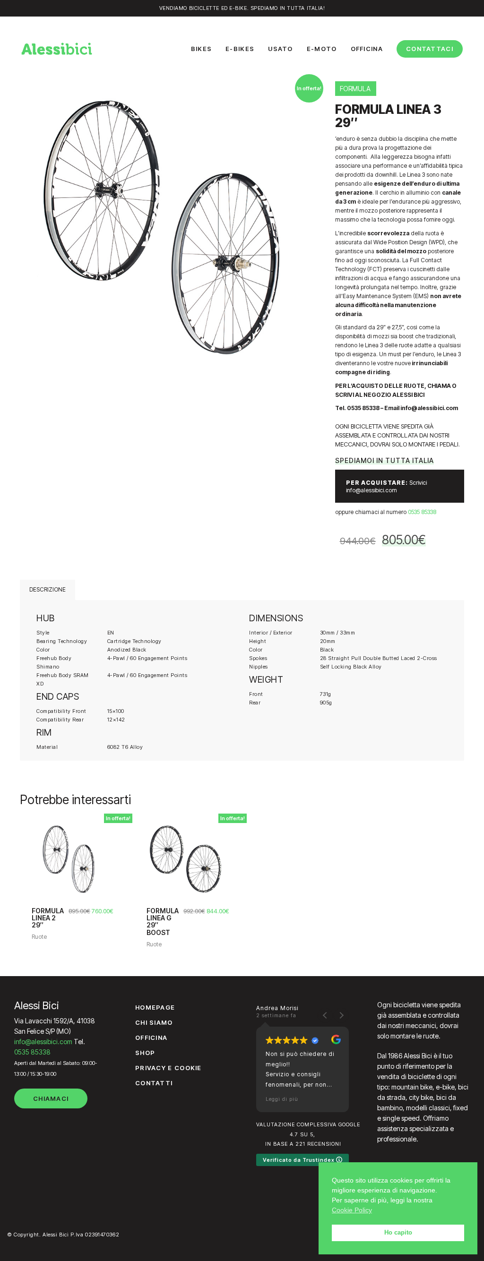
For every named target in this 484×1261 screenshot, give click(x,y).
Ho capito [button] (398, 1232)
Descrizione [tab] (47, 589)
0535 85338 (422, 511)
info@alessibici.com (43, 1042)
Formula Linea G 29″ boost (163, 921)
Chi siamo (154, 1022)
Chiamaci (51, 1098)
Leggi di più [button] (282, 1099)
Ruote (39, 936)
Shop (145, 1052)
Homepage (155, 1007)
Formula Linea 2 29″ (48, 918)
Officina (151, 1037)
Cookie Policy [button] (352, 1210)
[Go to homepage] (56, 49)
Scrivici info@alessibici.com (386, 486)
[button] (341, 1015)
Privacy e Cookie (168, 1068)
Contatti (154, 1083)
